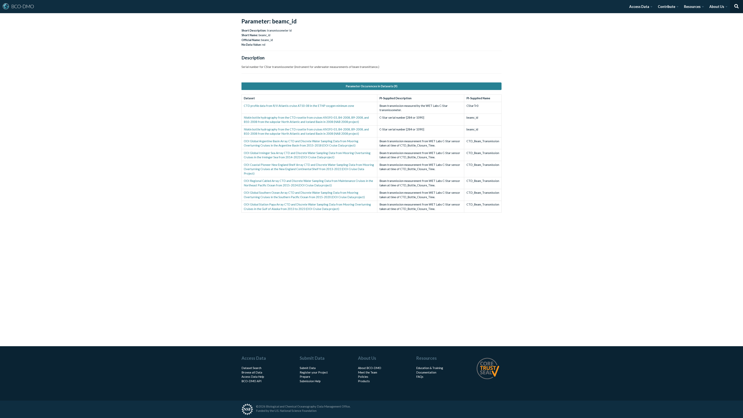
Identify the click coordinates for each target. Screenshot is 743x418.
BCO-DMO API (251, 381)
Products (364, 381)
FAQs (419, 376)
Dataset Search (251, 368)
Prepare (305, 376)
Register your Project (314, 372)
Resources (692, 6)
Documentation (426, 372)
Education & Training (429, 368)
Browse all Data (251, 372)
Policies (363, 376)
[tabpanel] (371, 153)
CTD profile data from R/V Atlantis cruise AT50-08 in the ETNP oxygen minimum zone (299, 105)
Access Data (639, 6)
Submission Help (310, 381)
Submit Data (308, 368)
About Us (716, 6)
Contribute (666, 6)
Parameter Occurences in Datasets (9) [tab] (371, 86)
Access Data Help (252, 376)
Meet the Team (367, 372)
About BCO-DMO (369, 368)
